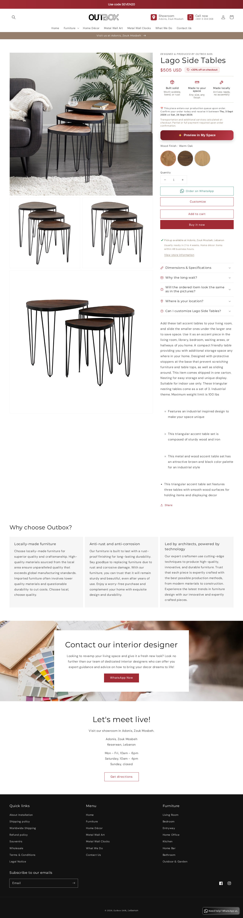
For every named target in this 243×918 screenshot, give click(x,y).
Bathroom (169, 855)
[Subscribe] (73, 883)
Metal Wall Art (95, 834)
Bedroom (168, 821)
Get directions (121, 777)
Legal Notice (17, 861)
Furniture (92, 821)
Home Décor (94, 828)
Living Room (170, 815)
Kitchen (168, 841)
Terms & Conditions (22, 855)
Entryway (169, 828)
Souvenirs (15, 841)
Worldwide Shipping (22, 828)
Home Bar (169, 848)
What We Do (94, 848)
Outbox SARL (120, 910)
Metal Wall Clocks (98, 841)
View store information (179, 255)
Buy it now (197, 225)
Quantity (165, 172)
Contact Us (93, 855)
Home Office (171, 834)
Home (90, 815)
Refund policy (18, 834)
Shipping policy (19, 821)
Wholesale (16, 848)
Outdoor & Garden (175, 861)
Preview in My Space (200, 135)
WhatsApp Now (121, 678)
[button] (13, 17)
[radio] (168, 158)
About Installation (21, 815)
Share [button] (168, 505)
